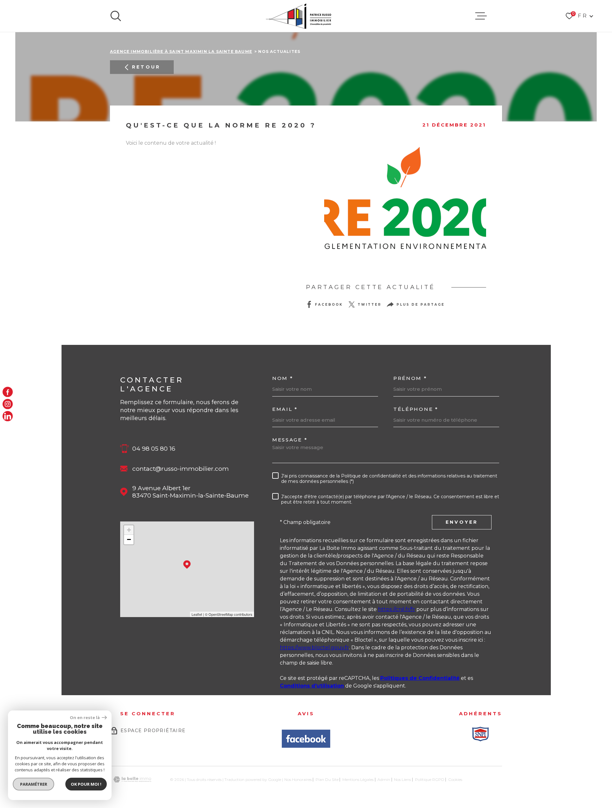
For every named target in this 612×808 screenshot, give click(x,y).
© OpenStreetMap (219, 614)
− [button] (129, 539)
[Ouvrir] (115, 16)
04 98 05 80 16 (153, 448)
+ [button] (129, 530)
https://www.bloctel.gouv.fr (314, 647)
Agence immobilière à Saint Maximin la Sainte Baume (181, 51)
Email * (285, 409)
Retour (146, 67)
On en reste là (85, 717)
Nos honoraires (298, 779)
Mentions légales (358, 779)
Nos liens (402, 779)
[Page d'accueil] (298, 16)
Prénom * (410, 378)
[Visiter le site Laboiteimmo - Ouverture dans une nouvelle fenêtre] (132, 779)
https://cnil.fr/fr (396, 609)
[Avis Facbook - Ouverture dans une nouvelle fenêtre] (306, 739)
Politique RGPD (429, 779)
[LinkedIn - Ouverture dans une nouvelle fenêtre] (8, 416)
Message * (289, 439)
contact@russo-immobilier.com (180, 468)
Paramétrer (33, 784)
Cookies (455, 780)
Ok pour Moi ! (86, 784)
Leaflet (197, 614)
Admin (383, 779)
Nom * (282, 378)
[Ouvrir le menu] (481, 16)
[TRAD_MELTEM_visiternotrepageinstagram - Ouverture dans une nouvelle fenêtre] (8, 404)
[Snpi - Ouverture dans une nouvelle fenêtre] (480, 734)
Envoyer (462, 522)
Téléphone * (415, 409)
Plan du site (327, 779)
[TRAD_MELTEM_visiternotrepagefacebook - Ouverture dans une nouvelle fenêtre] (8, 392)
